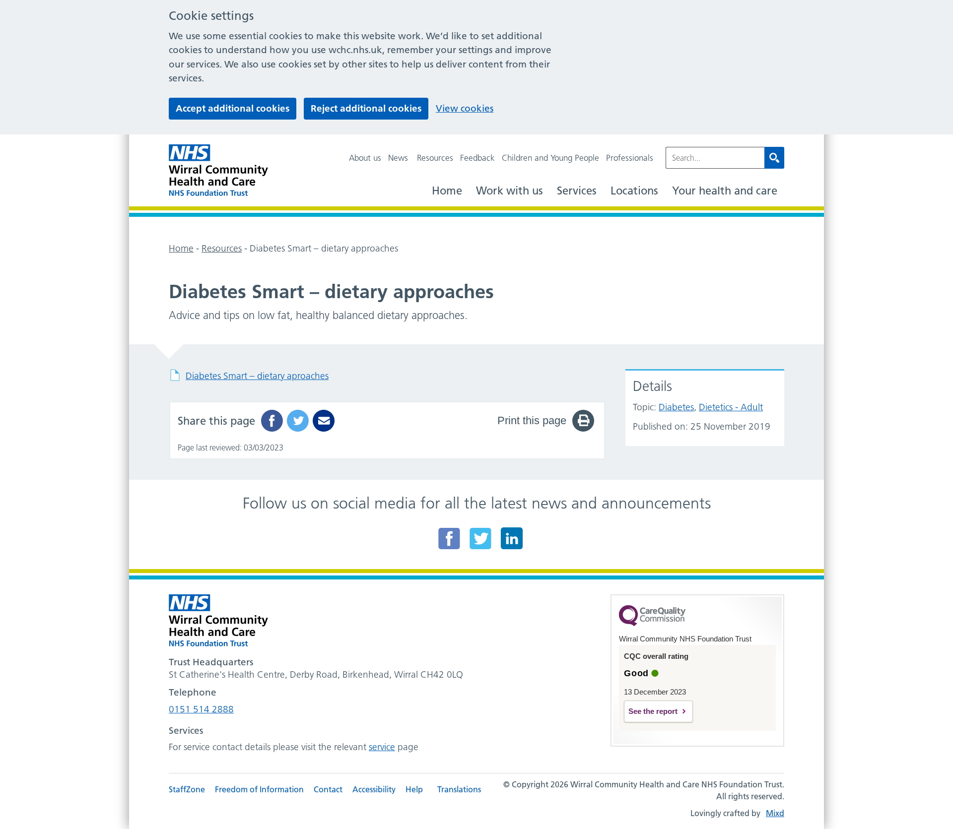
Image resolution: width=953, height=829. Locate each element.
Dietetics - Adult (731, 407)
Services (577, 190)
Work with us (509, 190)
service (382, 747)
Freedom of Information (259, 789)
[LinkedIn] (512, 538)
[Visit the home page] (218, 170)
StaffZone (187, 789)
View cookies (464, 108)
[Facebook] (449, 538)
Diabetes (676, 407)
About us (365, 158)
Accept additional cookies (232, 108)
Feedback (477, 158)
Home (447, 190)
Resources (435, 158)
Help (414, 789)
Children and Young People (550, 158)
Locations (634, 190)
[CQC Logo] (652, 624)
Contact (328, 789)
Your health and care (724, 190)
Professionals (629, 158)
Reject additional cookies (366, 108)
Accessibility (374, 789)
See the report (653, 711)
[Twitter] (480, 538)
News (398, 158)
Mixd (775, 813)
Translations (459, 789)
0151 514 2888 (201, 709)
